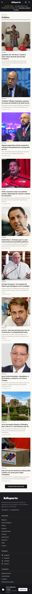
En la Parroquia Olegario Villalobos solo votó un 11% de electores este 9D (15, 425)
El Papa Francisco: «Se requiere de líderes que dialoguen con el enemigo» (16, 285)
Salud (3, 543)
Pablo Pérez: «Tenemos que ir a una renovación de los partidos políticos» (15, 241)
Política (4, 52)
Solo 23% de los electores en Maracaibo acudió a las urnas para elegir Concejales (16, 472)
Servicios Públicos (7, 523)
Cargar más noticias (16, 486)
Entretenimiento (6, 531)
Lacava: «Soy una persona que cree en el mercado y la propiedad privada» (15, 331)
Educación (4, 540)
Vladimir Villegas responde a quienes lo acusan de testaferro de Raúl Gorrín (15, 102)
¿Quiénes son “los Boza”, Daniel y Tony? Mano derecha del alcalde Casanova (14, 57)
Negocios (4, 520)
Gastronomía (5, 537)
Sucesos (4, 546)
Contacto (6, 564)
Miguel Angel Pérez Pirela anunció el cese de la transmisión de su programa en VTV (16, 147)
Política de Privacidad (7, 582)
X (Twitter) (6, 561)
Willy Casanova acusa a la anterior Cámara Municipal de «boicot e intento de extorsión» (16, 194)
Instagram (6, 555)
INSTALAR (23, 589)
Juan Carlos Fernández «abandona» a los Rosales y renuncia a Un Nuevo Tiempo (15, 378)
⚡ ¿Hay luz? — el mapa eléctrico (10, 510)
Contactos (4, 579)
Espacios (4, 528)
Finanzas (4, 534)
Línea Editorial (6, 576)
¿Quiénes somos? (6, 573)
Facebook (6, 558)
